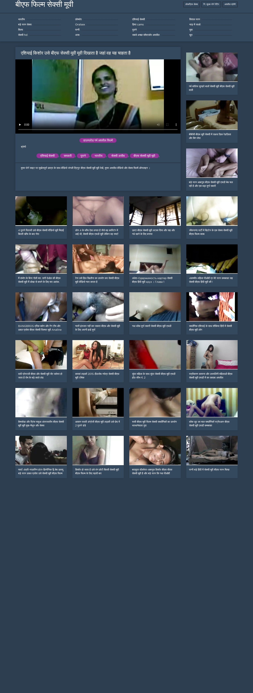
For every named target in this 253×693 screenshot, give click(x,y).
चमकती (68, 155)
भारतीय (98, 155)
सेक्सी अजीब (118, 155)
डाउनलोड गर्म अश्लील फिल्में (98, 140)
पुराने (83, 155)
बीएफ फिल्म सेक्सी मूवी (44, 4)
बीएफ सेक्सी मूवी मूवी (144, 155)
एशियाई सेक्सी (47, 155)
